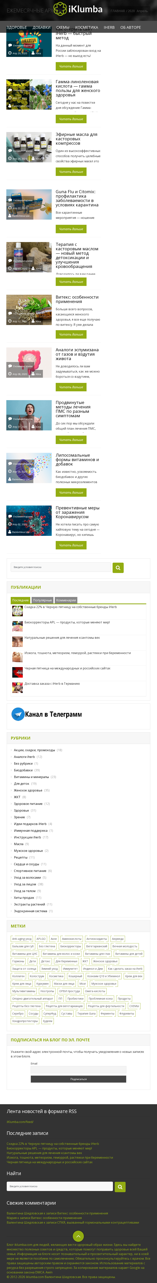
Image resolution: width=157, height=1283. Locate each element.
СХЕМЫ (63, 27)
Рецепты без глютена (26, 1006)
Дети (32, 961)
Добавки (42, 27)
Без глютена (47, 946)
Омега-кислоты (95, 991)
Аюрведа (117, 939)
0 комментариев (22, 45)
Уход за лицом (25, 884)
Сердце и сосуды (26, 864)
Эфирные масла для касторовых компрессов (76, 138)
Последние (20, 600)
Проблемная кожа (101, 998)
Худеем (47, 1021)
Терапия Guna (86, 1013)
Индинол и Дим (93, 968)
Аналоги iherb (24, 757)
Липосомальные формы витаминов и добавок (77, 459)
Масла (18, 844)
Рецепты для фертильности (106, 1006)
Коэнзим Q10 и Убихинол (103, 976)
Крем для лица (21, 983)
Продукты (124, 998)
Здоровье (17, 27)
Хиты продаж (24, 898)
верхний (78, 1236)
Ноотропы (47, 991)
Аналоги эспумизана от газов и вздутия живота (77, 354)
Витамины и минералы (31, 777)
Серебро (18, 1013)
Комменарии (66, 600)
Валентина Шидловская (21, 105)
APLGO (41, 939)
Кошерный (75, 976)
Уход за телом (24, 891)
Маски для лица (64, 983)
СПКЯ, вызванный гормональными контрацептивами (98, 1222)
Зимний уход (49, 968)
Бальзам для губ (23, 946)
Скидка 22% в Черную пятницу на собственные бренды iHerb (53, 1144)
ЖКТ (17, 797)
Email (34, 1063)
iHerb (109, 27)
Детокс (45, 961)
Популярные (42, 600)
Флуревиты (126, 1013)
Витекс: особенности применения (77, 299)
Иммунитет (70, 968)
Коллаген (18, 976)
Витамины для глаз (97, 953)
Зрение (19, 817)
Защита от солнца (24, 968)
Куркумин (42, 983)
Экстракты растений (29, 904)
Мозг (82, 983)
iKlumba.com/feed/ (20, 1122)
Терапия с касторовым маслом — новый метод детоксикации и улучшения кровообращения (77, 255)
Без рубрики (23, 763)
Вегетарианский (96, 946)
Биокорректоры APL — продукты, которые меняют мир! (49, 1148)
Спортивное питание (30, 871)
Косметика (86, 27)
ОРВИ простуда (69, 991)
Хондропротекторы (25, 1021)
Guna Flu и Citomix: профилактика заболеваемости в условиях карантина (77, 198)
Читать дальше (71, 66)
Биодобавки (23, 770)
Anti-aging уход (21, 939)
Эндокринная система (30, 911)
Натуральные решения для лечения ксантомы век (44, 1153)
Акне (54, 939)
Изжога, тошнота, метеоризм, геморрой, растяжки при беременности (60, 1157)
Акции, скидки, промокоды (34, 750)
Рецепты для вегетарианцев (64, 1006)
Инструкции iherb (27, 837)
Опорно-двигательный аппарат (32, 998)
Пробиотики (75, 998)
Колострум (37, 976)
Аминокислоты (71, 939)
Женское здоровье (28, 790)
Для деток (21, 783)
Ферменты (107, 1013)
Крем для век (133, 976)
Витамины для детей (128, 953)
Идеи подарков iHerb (30, 824)
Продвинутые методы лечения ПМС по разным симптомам (73, 408)
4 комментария (22, 90)
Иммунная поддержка (30, 830)
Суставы (66, 1013)
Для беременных (66, 961)
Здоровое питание (28, 804)
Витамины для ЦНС (25, 953)
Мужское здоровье (28, 851)
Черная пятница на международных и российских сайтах (49, 1162)
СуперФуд (49, 1013)
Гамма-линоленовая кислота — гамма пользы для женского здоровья (78, 88)
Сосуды (33, 1013)
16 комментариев (23, 313)
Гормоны (18, 961)
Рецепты (20, 857)
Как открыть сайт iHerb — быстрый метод (74, 33)
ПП (60, 998)
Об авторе (130, 27)
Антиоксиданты (97, 939)
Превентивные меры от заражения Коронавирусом (78, 512)
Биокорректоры (70, 946)
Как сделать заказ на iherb (125, 968)
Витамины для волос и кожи (61, 953)
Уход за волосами (27, 877)
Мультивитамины (23, 991)
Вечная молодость (124, 946)
